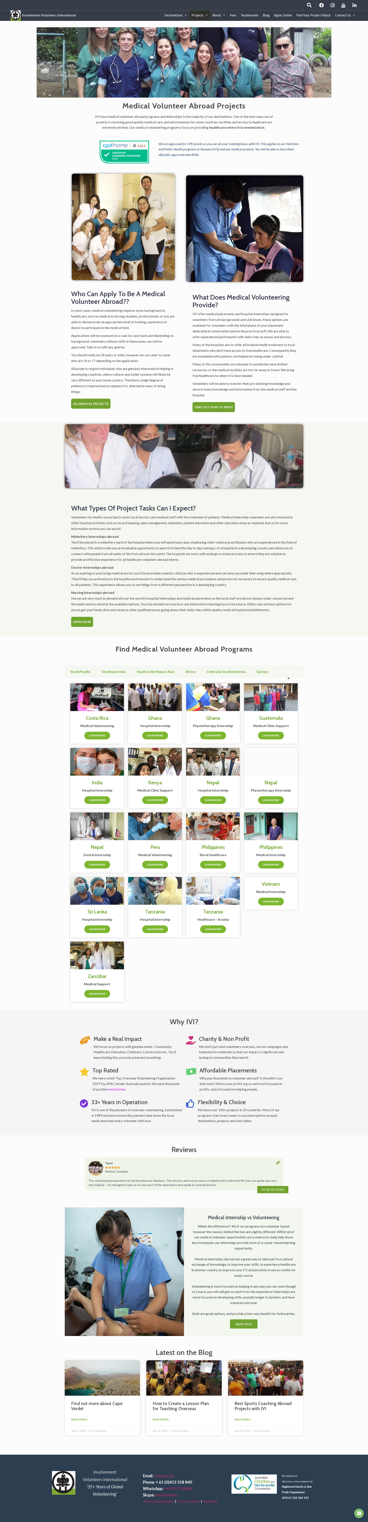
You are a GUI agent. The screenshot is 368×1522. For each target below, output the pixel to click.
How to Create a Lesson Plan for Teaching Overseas (181, 1406)
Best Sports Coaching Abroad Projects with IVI (263, 1406)
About (216, 15)
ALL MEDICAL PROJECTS (90, 403)
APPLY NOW (82, 622)
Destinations (173, 15)
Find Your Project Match (313, 15)
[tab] (80, 671)
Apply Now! (244, 1324)
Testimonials (250, 15)
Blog (266, 15)
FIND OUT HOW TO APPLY (214, 407)
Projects (197, 15)
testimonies (117, 1089)
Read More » (79, 1419)
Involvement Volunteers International (48, 14)
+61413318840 (178, 1488)
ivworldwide (166, 1495)
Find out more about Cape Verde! (96, 1406)
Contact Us (343, 15)
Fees (233, 15)
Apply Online (283, 15)
